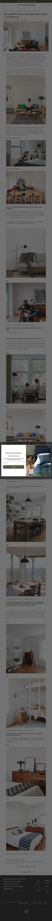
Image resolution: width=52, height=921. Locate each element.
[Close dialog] (49, 446)
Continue (13, 467)
